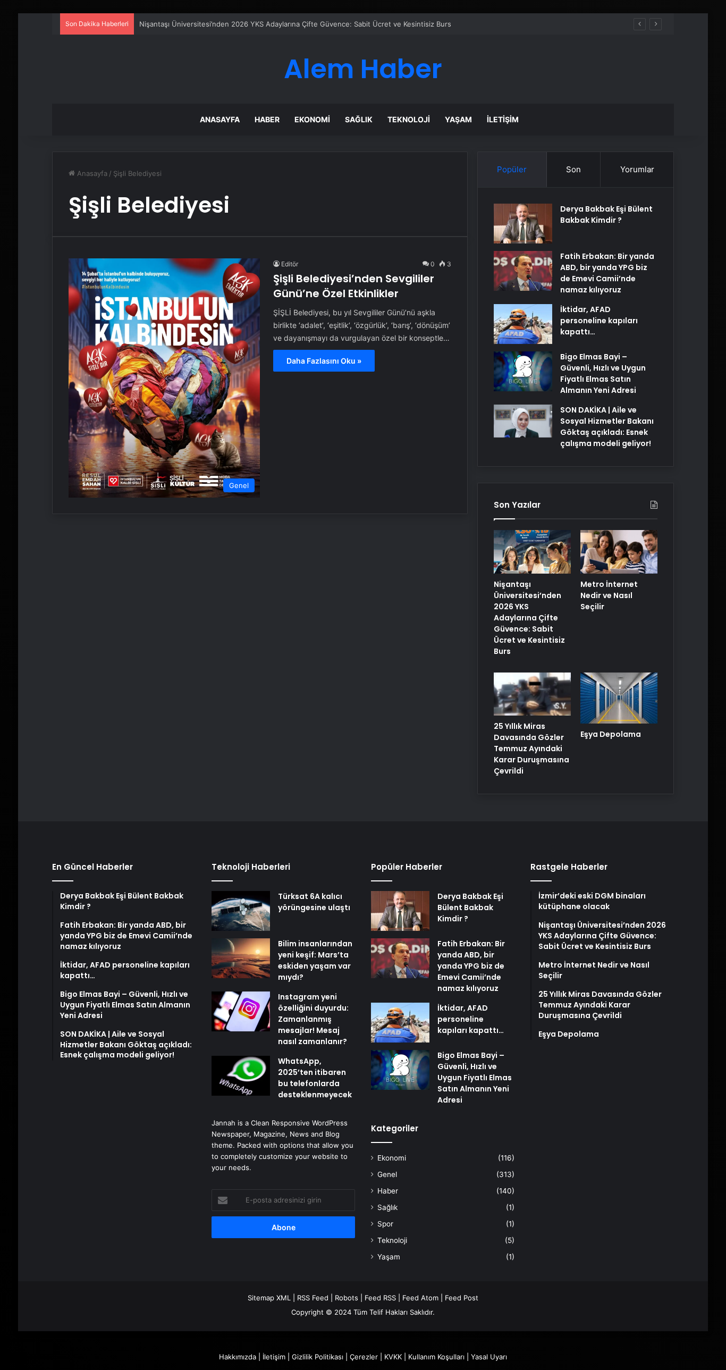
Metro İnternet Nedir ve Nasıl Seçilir (609, 595)
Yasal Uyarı (489, 1356)
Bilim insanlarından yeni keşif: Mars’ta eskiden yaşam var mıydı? (315, 960)
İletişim (503, 119)
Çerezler (364, 1356)
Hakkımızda (237, 1356)
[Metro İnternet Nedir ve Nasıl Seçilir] (618, 552)
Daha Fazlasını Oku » (323, 360)
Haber (267, 119)
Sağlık (359, 119)
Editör (289, 264)
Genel (387, 1174)
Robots (346, 1297)
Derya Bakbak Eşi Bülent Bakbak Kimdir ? (606, 214)
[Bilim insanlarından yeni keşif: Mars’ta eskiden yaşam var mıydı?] (241, 958)
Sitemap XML (269, 1297)
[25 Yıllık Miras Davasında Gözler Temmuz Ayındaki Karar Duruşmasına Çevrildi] (532, 694)
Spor (385, 1224)
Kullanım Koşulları (436, 1356)
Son (573, 169)
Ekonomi (312, 119)
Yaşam (458, 119)
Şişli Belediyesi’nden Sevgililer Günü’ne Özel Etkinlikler (353, 286)
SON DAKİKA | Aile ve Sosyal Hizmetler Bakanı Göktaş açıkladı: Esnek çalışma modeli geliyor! (607, 427)
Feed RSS (380, 1297)
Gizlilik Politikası (317, 1356)
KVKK (393, 1356)
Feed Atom (420, 1297)
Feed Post (461, 1297)
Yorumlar (637, 169)
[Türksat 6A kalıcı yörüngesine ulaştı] (241, 911)
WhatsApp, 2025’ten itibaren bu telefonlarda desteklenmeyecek (315, 1078)
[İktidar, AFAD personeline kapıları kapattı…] (523, 324)
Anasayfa (220, 119)
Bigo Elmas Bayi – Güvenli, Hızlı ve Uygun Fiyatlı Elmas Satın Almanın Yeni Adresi (603, 373)
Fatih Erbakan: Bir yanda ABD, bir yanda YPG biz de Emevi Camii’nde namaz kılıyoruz (607, 273)
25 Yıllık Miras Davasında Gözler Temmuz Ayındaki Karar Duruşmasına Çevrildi (531, 748)
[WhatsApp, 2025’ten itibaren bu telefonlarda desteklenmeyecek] (241, 1076)
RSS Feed (312, 1297)
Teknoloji (408, 119)
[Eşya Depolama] (618, 698)
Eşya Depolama (610, 734)
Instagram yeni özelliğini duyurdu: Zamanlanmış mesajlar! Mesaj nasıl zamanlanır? (313, 1019)
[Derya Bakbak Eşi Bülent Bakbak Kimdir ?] (523, 223)
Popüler (512, 169)
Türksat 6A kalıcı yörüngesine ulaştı (314, 902)
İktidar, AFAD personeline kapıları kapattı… (599, 320)
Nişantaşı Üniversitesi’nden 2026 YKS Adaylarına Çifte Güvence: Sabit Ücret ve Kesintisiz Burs (295, 24)
